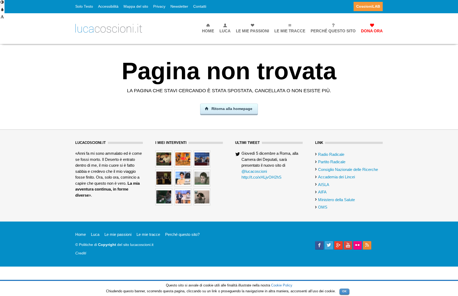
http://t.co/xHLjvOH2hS (261, 177)
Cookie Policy (281, 285)
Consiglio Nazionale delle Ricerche (348, 169)
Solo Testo (84, 6)
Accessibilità (108, 6)
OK (344, 291)
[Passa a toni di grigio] (2, 11)
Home (80, 234)
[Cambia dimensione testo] (2, 19)
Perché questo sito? (182, 234)
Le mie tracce (148, 234)
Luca (95, 234)
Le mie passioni (117, 234)
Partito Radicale (331, 162)
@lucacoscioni (254, 171)
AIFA (322, 192)
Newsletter (179, 6)
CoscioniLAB (368, 6)
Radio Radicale (331, 154)
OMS (322, 207)
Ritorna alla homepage (231, 109)
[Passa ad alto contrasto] (2, 4)
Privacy (159, 6)
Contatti (199, 6)
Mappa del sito (136, 6)
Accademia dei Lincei (336, 177)
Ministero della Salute (336, 199)
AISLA (323, 184)
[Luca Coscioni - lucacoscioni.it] (108, 28)
